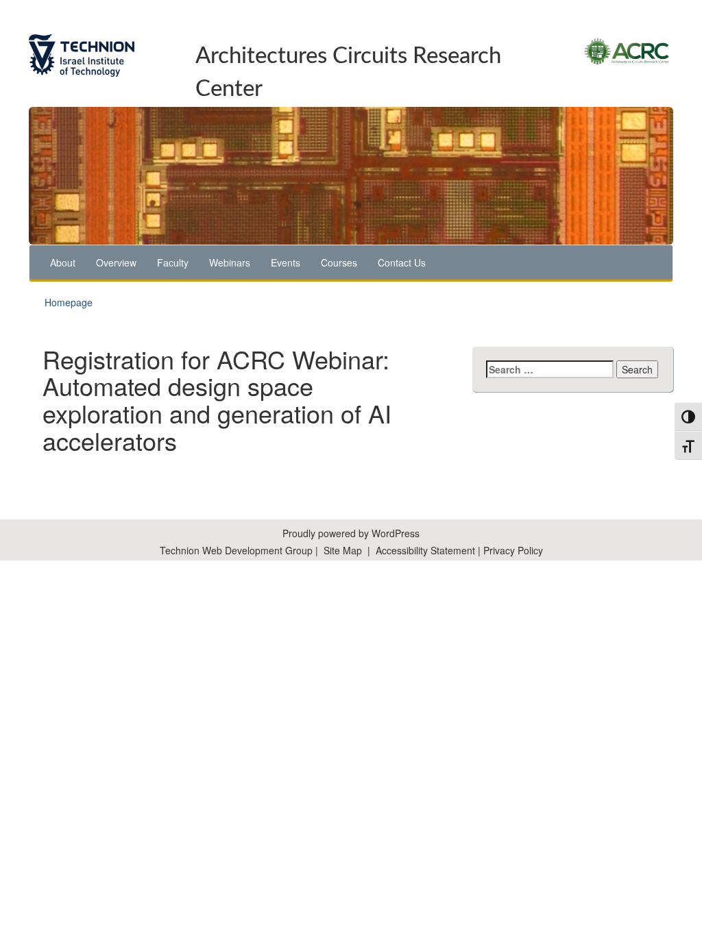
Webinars (229, 262)
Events (285, 262)
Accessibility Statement (427, 550)
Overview (116, 262)
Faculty (173, 262)
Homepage (69, 302)
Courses (339, 262)
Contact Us (402, 262)
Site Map (343, 550)
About (62, 262)
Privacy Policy (513, 550)
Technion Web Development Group (236, 550)
